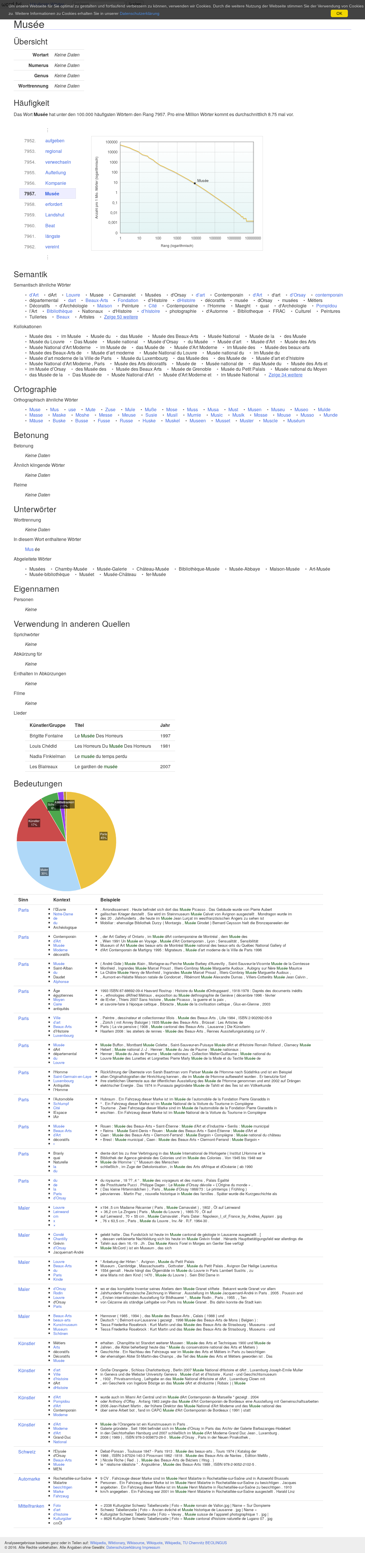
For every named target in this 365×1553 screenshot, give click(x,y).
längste (52, 236)
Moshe (82, 414)
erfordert (53, 204)
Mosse (260, 414)
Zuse (110, 409)
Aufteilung (55, 172)
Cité (153, 305)
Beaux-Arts (97, 300)
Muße (151, 409)
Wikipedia (98, 1542)
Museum (60, 1329)
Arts (56, 1347)
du (55, 922)
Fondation (128, 300)
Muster (247, 420)
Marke (58, 1491)
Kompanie (55, 183)
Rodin (58, 1292)
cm (55, 1216)
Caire (57, 1004)
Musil (172, 414)
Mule (130, 409)
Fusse (104, 420)
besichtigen (62, 1487)
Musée (52, 193)
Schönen (60, 1333)
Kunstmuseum (65, 1324)
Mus (54, 409)
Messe (105, 414)
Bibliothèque (59, 311)
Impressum (151, 1547)
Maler (24, 1208)
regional (53, 151)
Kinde (58, 1279)
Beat (50, 225)
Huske (149, 420)
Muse (34, 409)
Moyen (58, 999)
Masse (36, 414)
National (60, 1441)
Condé (58, 1234)
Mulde (324, 409)
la (54, 1166)
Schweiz (27, 1451)
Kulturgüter (62, 1518)
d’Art (33, 294)
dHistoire (186, 300)
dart (72, 300)
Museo (301, 409)
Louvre (73, 294)
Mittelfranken (31, 1506)
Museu (278, 409)
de (55, 918)
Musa (213, 409)
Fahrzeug (61, 1496)
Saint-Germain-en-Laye (72, 1076)
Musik (238, 414)
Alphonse (61, 981)
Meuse (129, 414)
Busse (81, 420)
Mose (171, 409)
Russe (126, 420)
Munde (331, 414)
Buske (59, 420)
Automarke (29, 1478)
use (72, 409)
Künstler (26, 1343)
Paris (23, 910)
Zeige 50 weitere (121, 316)
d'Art (257, 294)
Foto (57, 1505)
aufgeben (54, 140)
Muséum (296, 420)
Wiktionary (116, 1542)
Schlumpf (61, 1103)
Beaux (63, 316)
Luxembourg (63, 1035)
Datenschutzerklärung (123, 1547)
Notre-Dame (63, 914)
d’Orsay (298, 294)
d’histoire (150, 311)
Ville (56, 1017)
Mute (91, 409)
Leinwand (61, 1211)
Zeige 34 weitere (286, 374)
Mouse (284, 414)
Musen (254, 409)
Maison (104, 305)
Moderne (60, 949)
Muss (192, 409)
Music (217, 414)
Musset (223, 420)
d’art (200, 294)
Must (233, 409)
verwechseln (58, 162)
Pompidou (326, 305)
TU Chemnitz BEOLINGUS (205, 1542)
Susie (151, 414)
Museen (198, 420)
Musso (307, 414)
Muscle (270, 420)
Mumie (194, 414)
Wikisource (135, 1542)
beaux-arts (62, 1320)
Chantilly (60, 1238)
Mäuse (36, 420)
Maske (59, 414)
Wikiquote (155, 1542)
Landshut (54, 214)
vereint (52, 246)
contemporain (329, 294)
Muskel (172, 420)
